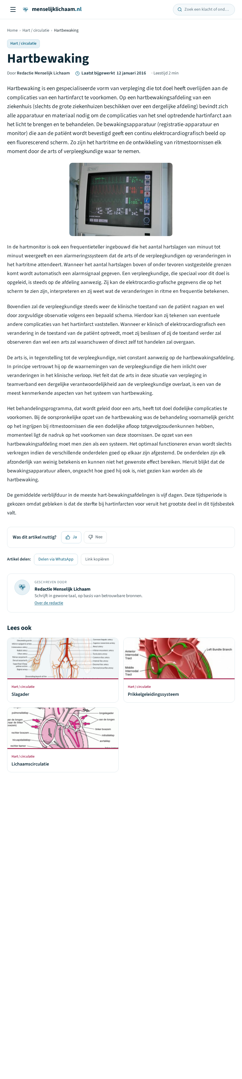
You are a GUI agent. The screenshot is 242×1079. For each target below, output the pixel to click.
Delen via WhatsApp (55, 559)
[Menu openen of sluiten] (13, 9)
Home (12, 30)
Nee (98, 537)
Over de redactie (49, 603)
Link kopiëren (97, 559)
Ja (75, 537)
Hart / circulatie (35, 30)
